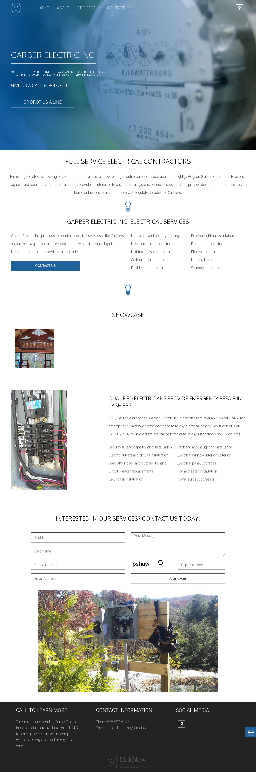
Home (43, 8)
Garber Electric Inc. (53, 55)
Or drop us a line (42, 102)
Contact (116, 8)
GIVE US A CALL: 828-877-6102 (41, 85)
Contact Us (45, 265)
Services (86, 8)
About (63, 8)
